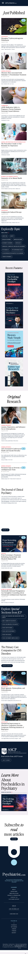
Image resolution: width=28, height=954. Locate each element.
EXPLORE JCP (5, 529)
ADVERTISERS (14, 891)
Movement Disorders (7, 242)
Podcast (3, 553)
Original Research (6, 71)
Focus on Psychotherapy (8, 631)
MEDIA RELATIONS (14, 893)
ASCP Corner (6, 760)
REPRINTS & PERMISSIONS (14, 895)
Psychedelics (5, 249)
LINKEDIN (14, 928)
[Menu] (3, 3)
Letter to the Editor (6, 589)
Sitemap (19, 947)
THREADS (14, 930)
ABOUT (14, 889)
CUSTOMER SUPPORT (14, 899)
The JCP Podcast (5, 501)
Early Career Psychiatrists (9, 620)
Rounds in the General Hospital (9, 176)
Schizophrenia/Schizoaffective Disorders (12, 253)
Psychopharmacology (17, 249)
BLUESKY (14, 932)
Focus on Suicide (6, 634)
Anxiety (12, 236)
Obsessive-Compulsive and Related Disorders (13, 246)
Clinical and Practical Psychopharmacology (13, 142)
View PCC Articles (7, 665)
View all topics (4, 232)
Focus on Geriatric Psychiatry (10, 624)
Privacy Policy (5, 944)
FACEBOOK (14, 925)
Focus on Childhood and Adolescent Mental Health (13, 616)
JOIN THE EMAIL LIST (14, 909)
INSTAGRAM (14, 927)
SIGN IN (14, 905)
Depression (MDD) (18, 239)
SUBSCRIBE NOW (14, 914)
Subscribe (14, 838)
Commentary (4, 105)
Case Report (4, 36)
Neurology (18, 242)
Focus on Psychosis (7, 627)
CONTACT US (14, 897)
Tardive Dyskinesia (6, 256)
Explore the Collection (6, 792)
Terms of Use (11, 944)
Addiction (4, 236)
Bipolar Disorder (6, 239)
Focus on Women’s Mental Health (10, 638)
